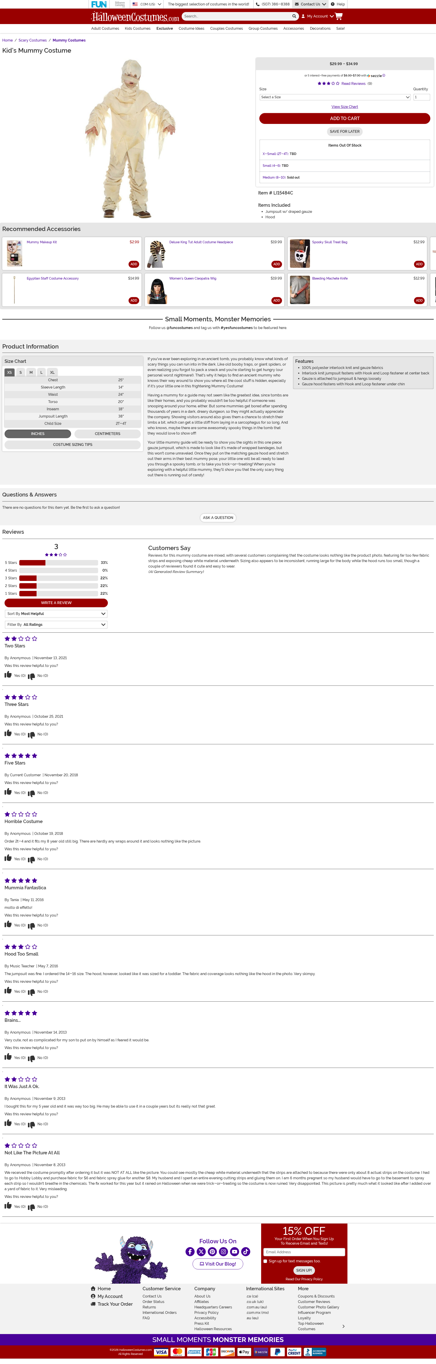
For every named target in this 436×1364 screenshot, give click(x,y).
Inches (38, 434)
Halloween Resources (213, 1329)
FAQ (146, 1318)
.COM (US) (148, 4)
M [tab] (31, 372)
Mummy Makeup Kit (42, 242)
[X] (201, 1251)
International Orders (160, 1312)
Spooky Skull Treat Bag (329, 242)
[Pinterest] (212, 1251)
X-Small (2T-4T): (276, 154)
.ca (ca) (252, 1296)
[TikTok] (245, 1251)
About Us (202, 1296)
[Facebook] (190, 1251)
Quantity (420, 89)
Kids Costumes (138, 28)
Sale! (340, 28)
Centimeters (107, 434)
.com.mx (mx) (257, 1312)
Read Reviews (354, 83)
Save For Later (345, 131)
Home (104, 1288)
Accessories (293, 28)
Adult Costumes (105, 28)
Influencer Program (314, 1312)
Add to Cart (345, 118)
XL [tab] (52, 372)
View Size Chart (345, 107)
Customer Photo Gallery (318, 1307)
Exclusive (164, 28)
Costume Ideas (191, 28)
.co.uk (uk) (255, 1302)
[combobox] (236, 16)
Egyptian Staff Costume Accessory (53, 278)
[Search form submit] (294, 16)
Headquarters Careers (213, 1307)
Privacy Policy (206, 1312)
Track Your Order (115, 1304)
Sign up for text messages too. (295, 1261)
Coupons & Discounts (316, 1296)
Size (262, 89)
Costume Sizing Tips (72, 444)
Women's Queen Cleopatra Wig (192, 278)
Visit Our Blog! (220, 1264)
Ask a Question (218, 518)
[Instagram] (223, 1251)
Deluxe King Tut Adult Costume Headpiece (201, 242)
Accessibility (205, 1318)
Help (341, 4)
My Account (110, 1296)
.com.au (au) (256, 1307)
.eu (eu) (252, 1318)
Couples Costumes (226, 28)
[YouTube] (234, 1251)
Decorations (320, 28)
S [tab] (21, 372)
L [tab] (41, 372)
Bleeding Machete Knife (330, 278)
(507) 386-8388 (276, 4)
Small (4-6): (272, 165)
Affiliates (201, 1302)
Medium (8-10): (274, 177)
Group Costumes (263, 28)
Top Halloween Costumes (311, 1326)
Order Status (153, 1302)
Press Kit (201, 1323)
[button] (317, 16)
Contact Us (310, 4)
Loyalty (304, 1318)
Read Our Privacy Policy (304, 1279)
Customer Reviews (314, 1302)
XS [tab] (9, 372)
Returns (149, 1307)
